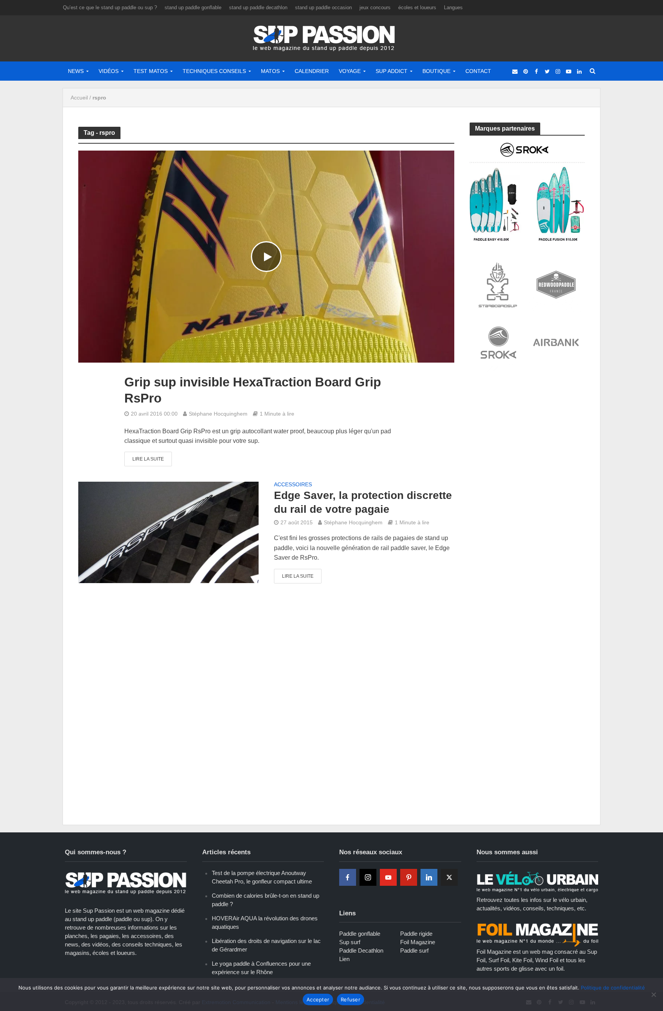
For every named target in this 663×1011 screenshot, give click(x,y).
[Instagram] (368, 877)
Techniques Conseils (214, 71)
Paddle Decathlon (361, 950)
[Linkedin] (429, 877)
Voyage (350, 71)
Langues (453, 7)
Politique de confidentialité (613, 987)
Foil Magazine (417, 942)
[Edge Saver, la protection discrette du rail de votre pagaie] (168, 532)
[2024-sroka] (527, 191)
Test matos (151, 71)
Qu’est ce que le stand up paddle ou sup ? (110, 7)
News (76, 71)
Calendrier (312, 71)
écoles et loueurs (417, 7)
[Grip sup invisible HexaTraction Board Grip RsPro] (266, 256)
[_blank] (515, 71)
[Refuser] (653, 994)
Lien (344, 959)
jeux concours (375, 7)
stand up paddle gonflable (193, 7)
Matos (270, 71)
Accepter (318, 999)
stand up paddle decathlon (258, 7)
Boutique (436, 71)
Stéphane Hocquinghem (218, 414)
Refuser (350, 999)
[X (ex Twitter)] (449, 877)
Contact (478, 71)
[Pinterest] (408, 877)
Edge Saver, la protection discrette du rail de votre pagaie (363, 502)
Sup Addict (391, 71)
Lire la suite (148, 459)
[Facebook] (347, 877)
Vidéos (109, 71)
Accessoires (293, 484)
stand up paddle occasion (323, 7)
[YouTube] (388, 877)
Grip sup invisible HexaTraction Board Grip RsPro (252, 390)
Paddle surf (414, 950)
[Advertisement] (527, 435)
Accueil (79, 97)
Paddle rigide (416, 933)
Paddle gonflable (359, 933)
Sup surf (349, 942)
